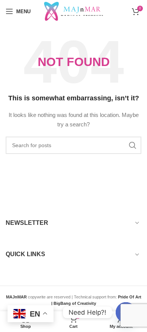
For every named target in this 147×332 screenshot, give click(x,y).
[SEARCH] (132, 145)
